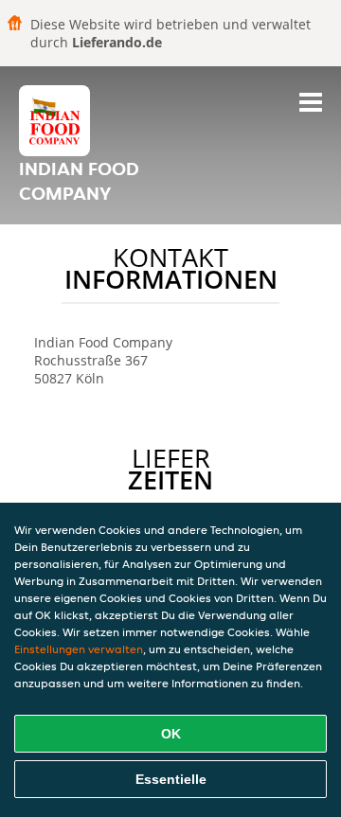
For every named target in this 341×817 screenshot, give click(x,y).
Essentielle (170, 779)
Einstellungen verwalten (78, 649)
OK (171, 733)
